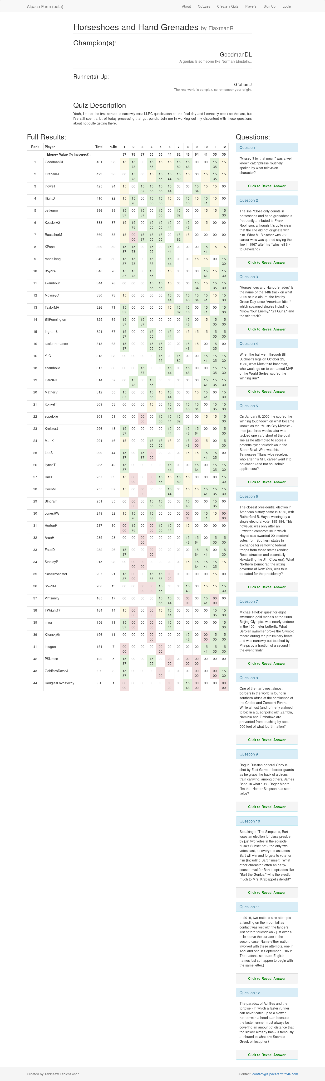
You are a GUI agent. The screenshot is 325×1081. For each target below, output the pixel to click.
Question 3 (249, 276)
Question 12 (250, 992)
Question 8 (249, 677)
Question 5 (249, 405)
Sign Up (270, 6)
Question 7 (249, 601)
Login (287, 6)
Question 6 (249, 496)
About (186, 6)
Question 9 (249, 754)
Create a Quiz (227, 6)
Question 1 (249, 147)
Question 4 (249, 343)
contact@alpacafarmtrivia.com (275, 1073)
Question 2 (249, 200)
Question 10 (250, 821)
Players (250, 6)
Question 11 (250, 906)
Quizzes (204, 6)
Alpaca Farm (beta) (45, 6)
